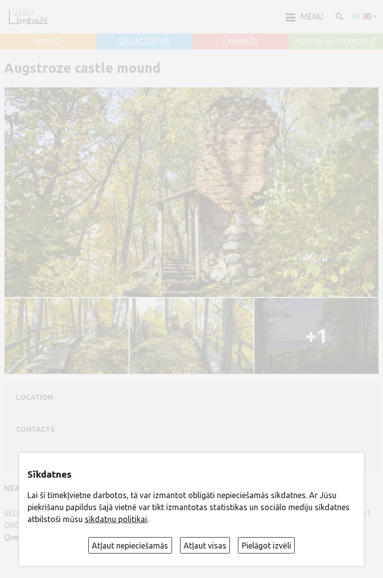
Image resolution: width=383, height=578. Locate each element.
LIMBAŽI (239, 41)
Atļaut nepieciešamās (130, 545)
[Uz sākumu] (28, 16)
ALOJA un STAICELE (335, 41)
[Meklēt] (338, 15)
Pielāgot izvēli (266, 545)
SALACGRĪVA (144, 41)
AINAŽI (48, 41)
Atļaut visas (205, 545)
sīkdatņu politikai (116, 519)
